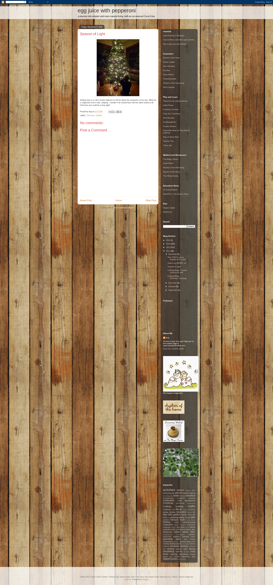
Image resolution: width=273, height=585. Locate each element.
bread (183, 496)
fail (194, 512)
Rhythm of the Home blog (173, 83)
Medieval (181, 529)
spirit (185, 549)
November (172, 283)
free (168, 517)
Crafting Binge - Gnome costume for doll (177, 271)
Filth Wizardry (168, 118)
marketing (167, 529)
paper (193, 537)
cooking (167, 506)
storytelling (168, 551)
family (183, 515)
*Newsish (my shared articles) (175, 101)
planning (182, 541)
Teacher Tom (168, 141)
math (173, 529)
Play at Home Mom (171, 137)
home (177, 522)
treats (171, 557)
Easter (192, 509)
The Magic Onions (170, 159)
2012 (168, 247)
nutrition (192, 534)
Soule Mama (168, 75)
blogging (170, 496)
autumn (186, 493)
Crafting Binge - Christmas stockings (177, 277)
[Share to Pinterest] (120, 111)
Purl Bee (166, 70)
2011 (168, 251)
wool (179, 559)
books (176, 495)
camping (192, 498)
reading (172, 544)
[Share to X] (115, 111)
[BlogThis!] (112, 111)
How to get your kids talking (174, 44)
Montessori (167, 532)
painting (185, 537)
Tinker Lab (167, 145)
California (181, 498)
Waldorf (167, 559)
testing (192, 554)
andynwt (127, 579)
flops (165, 517)
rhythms (192, 544)
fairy (165, 514)
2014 (168, 240)
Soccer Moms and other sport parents (178, 40)
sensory (184, 546)
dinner (179, 509)
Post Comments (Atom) (124, 208)
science (166, 546)
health (182, 520)
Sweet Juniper (169, 62)
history (193, 520)
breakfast (190, 495)
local (187, 527)
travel (165, 557)
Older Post (150, 200)
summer (179, 551)
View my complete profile (173, 349)
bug (167, 338)
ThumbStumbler (169, 79)
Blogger (145, 579)
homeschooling (189, 522)
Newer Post (86, 200)
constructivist (191, 503)
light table (181, 527)
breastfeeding (168, 498)
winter (174, 559)
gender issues (184, 517)
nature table (188, 532)
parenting (168, 539)
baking (192, 493)
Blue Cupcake (169, 87)
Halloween (174, 520)
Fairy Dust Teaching (171, 114)
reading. (179, 544)
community (180, 503)
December (172, 254)
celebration (168, 500)
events (190, 512)
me (177, 529)
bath (164, 496)
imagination (167, 525)
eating (165, 512)
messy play (190, 529)
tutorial (177, 557)
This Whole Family (170, 176)
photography (168, 541)
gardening (174, 517)
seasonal (174, 546)
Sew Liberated (169, 66)
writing (183, 559)
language (166, 527)
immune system (179, 525)
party (178, 539)
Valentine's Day (188, 557)
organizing (167, 537)
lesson (173, 527)
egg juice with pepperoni (107, 11)
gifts (193, 517)
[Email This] (109, 111)
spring (192, 549)
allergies (188, 490)
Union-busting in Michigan (173, 36)
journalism (191, 525)
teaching (173, 554)
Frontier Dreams (169, 126)
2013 (168, 244)
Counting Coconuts (171, 109)
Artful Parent (168, 105)
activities (169, 489)
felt (194, 515)
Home (119, 200)
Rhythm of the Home (171, 58)
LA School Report (170, 190)
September (173, 290)
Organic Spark (169, 208)
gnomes (166, 520)
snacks (179, 549)
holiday (99, 115)
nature (177, 532)
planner (176, 541)
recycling (186, 544)
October (171, 286)
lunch (192, 527)
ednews (172, 512)
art (173, 493)
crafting (179, 506)
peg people (189, 539)
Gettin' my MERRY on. (177, 263)
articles (178, 493)
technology (183, 554)
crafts (191, 506)
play (188, 541)
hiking (188, 520)
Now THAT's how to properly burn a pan (177, 258)
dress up (186, 509)
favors (189, 515)
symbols (186, 551)
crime (173, 509)
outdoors (176, 537)
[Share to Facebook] (117, 111)
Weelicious (167, 212)
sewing (170, 549)
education (181, 512)
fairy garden (174, 514)
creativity (167, 509)
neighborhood (167, 534)
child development (186, 501)
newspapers (181, 534)
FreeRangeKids (169, 122)
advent (180, 490)
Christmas (90, 115)
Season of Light (174, 267)
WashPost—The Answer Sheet (176, 194)
